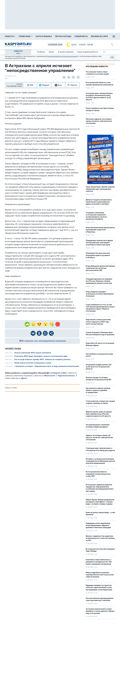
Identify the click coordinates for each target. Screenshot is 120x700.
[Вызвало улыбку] (33, 324)
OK (112, 57)
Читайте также (13, 348)
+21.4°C (74, 45)
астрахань (28, 341)
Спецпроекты (81, 36)
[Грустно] (51, 324)
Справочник (25, 36)
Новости (9, 36)
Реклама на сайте (99, 36)
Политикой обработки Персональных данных (62, 56)
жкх (36, 341)
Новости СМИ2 (11, 388)
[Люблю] (39, 324)
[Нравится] (27, 324)
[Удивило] (45, 324)
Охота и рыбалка (44, 36)
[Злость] (57, 324)
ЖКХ (18, 53)
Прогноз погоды (63, 36)
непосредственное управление (52, 341)
